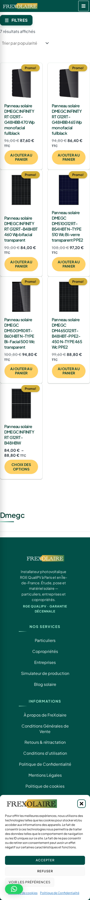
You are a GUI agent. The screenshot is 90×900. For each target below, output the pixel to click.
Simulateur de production (45, 673)
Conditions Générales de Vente (45, 728)
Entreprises (45, 662)
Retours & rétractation (45, 742)
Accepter (45, 860)
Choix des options (21, 466)
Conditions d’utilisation (45, 753)
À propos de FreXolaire (45, 715)
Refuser (45, 871)
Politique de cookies (23, 893)
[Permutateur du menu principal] (83, 6)
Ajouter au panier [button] (21, 157)
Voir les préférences (29, 882)
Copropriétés (45, 651)
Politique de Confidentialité (59, 893)
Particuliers (45, 640)
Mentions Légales (45, 775)
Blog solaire (45, 684)
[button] (81, 803)
